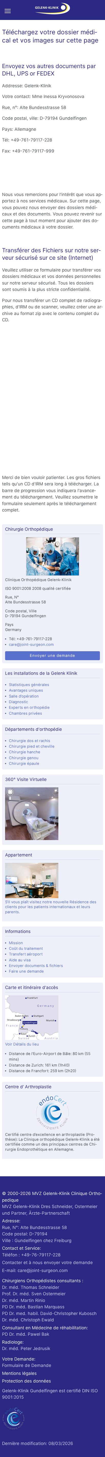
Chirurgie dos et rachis (29, 740)
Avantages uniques (26, 690)
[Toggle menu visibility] (9, 10)
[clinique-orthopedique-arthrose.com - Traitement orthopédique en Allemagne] (52, 10)
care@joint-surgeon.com (31, 644)
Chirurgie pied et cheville (32, 746)
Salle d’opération (24, 696)
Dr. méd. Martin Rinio (23, 1300)
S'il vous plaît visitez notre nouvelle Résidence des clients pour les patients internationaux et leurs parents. (50, 907)
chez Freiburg (36, 1234)
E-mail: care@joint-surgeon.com (35, 1270)
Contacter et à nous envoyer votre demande (47, 1262)
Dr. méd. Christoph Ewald (28, 1319)
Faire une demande (26, 971)
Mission (16, 943)
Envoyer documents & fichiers (36, 965)
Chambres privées (25, 713)
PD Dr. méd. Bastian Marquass (33, 1306)
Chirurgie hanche (24, 752)
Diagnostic (18, 702)
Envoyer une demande (52, 655)
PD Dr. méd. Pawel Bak (25, 1334)
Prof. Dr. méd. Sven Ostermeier (33, 1293)
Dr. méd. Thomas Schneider (30, 1287)
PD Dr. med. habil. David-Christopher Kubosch (49, 1313)
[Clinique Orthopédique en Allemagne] (52, 557)
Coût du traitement (26, 948)
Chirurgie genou (23, 758)
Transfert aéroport (26, 954)
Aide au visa (20, 960)
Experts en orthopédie (29, 707)
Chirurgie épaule (24, 763)
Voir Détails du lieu (22, 1044)
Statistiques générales (29, 684)
